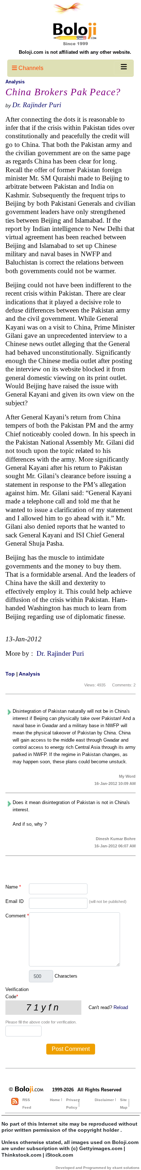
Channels (30, 68)
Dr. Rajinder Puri (36, 105)
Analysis (15, 81)
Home (55, 1100)
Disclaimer (104, 1100)
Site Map (123, 1103)
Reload (121, 1007)
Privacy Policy (73, 1103)
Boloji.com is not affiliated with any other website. (75, 52)
